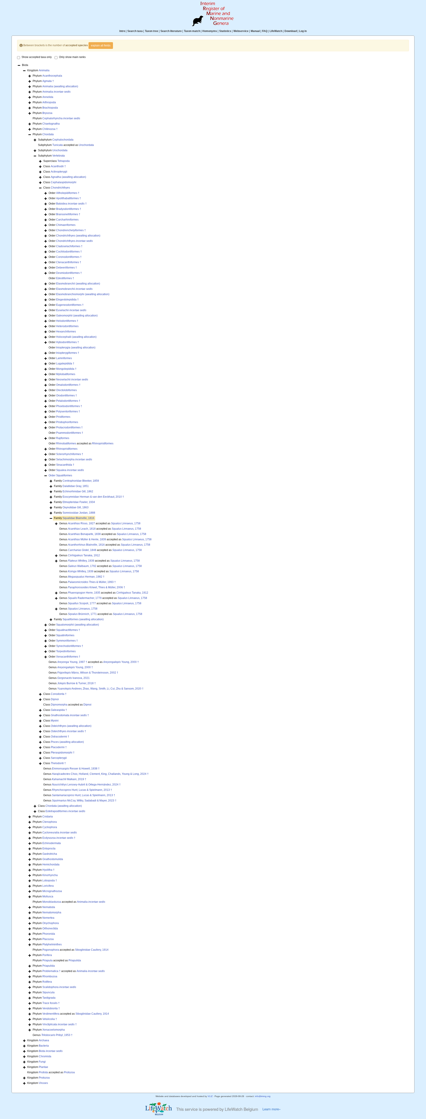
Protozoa (69, 1072)
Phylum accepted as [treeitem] (69, 901)
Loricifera (48, 885)
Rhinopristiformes (102, 443)
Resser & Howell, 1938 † (76, 768)
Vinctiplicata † (59, 1024)
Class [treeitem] (54, 166)
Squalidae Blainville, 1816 (78, 518)
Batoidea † (71, 203)
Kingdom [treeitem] (38, 70)
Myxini (55, 720)
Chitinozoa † (50, 129)
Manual (255, 31)
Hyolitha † (48, 869)
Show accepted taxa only (37, 57)
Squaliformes (64, 475)
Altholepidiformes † (67, 193)
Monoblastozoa (51, 901)
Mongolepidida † (66, 368)
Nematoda (48, 907)
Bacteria (44, 1045)
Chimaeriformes (65, 225)
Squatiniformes (65, 635)
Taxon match (192, 31)
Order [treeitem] (64, 193)
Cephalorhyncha (61, 118)
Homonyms (209, 31)
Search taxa (135, 31)
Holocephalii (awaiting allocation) (76, 336)
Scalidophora (59, 987)
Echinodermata (51, 843)
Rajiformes (62, 438)
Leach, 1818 (82, 528)
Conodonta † (59, 694)
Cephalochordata (62, 139)
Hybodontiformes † (67, 342)
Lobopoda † (49, 880)
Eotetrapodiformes (65, 811)
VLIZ (210, 1096)
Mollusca (47, 896)
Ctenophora (49, 821)
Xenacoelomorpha (53, 1029)
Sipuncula (48, 992)
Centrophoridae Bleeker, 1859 (81, 480)
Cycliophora (49, 827)
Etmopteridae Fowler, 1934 (79, 502)
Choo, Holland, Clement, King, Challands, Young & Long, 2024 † (100, 773)
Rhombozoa (49, 976)
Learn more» (271, 1109)
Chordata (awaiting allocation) (63, 805)
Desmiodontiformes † (69, 272)
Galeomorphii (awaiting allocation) (77, 315)
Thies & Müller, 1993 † (92, 582)
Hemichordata (50, 864)
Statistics (225, 31)
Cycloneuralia (59, 832)
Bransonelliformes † (68, 214)
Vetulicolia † (49, 1019)
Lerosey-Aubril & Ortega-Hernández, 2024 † (86, 784)
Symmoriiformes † (67, 640)
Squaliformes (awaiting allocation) (83, 619)
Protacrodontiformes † (69, 427)
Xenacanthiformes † (68, 656)
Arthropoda (49, 102)
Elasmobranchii (74, 288)
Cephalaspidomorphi (63, 182)
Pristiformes (63, 416)
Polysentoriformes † (68, 411)
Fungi (42, 1061)
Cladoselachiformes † (69, 246)
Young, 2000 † (121, 662)
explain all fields (100, 45)
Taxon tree (151, 31)
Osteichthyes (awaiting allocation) (71, 725)
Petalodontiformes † (68, 400)
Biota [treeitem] (25, 65)
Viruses (43, 1083)
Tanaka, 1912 (84, 555)
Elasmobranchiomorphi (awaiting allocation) (82, 294)
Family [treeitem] (76, 480)
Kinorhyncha (50, 875)
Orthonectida (50, 928)
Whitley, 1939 (81, 560)
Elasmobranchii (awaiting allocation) (78, 283)
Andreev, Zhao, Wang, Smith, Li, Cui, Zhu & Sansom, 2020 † (100, 688)
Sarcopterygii (59, 757)
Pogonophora (50, 949)
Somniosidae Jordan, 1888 (79, 512)
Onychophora (50, 923)
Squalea (70, 470)
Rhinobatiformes (66, 443)
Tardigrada (48, 997)
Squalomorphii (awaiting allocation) (77, 624)
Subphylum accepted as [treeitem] (66, 145)
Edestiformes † (65, 278)
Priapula (47, 960)
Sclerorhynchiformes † (69, 454)
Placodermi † (59, 747)
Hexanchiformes (66, 331)
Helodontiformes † (67, 320)
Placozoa (48, 939)
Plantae (43, 1067)
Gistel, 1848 (82, 550)
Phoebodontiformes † (69, 406)
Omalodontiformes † (68, 384)
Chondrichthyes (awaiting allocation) (78, 235)
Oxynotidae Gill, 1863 (76, 507)
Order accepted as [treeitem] (81, 443)
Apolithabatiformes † (68, 198)
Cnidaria (47, 816)
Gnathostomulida (52, 859)
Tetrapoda (63, 161)
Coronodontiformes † (69, 256)
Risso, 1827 (81, 523)
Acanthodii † (58, 166)
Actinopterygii (59, 171)
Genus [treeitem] (79, 555)
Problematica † (51, 971)
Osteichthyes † (68, 731)
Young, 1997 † (72, 662)
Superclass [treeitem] (56, 161)
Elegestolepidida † (67, 299)
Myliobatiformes (65, 374)
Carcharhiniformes (67, 219)
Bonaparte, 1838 (84, 534)
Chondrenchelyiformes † (71, 230)
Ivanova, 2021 (73, 678)
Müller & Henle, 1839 (87, 539)
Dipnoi (55, 699)
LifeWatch (276, 31)
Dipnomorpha (59, 704)
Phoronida (48, 933)
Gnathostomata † (70, 715)
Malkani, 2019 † (69, 779)
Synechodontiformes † (69, 646)
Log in (303, 31)
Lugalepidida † (65, 363)
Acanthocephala (52, 75)
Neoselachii (72, 379)
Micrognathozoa (52, 891)
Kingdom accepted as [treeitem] (51, 1072)
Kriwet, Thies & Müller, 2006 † (96, 587)
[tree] (213, 574)
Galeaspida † (59, 710)
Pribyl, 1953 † (57, 1035)
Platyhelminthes (52, 944)
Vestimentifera (50, 1013)
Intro (122, 31)
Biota (51, 1051)
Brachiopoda (50, 107)
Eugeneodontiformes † (70, 304)
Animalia (44, 70)
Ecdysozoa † (58, 837)
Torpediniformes (66, 651)
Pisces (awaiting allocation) (67, 741)
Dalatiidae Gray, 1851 (76, 486)
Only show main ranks (72, 57)
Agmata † (48, 81)
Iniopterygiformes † (67, 352)
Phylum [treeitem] (47, 75)
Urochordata (86, 145)
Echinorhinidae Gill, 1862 (78, 491)
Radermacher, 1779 (85, 598)
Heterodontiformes (67, 326)
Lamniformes (64, 358)
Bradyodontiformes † (68, 209)
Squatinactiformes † (68, 630)
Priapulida (75, 960)
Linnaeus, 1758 (125, 523)
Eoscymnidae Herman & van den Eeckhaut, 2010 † (93, 496)
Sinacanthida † (65, 464)
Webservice (240, 31)
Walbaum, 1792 (82, 566)
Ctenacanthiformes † (68, 262)
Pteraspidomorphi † (63, 752)
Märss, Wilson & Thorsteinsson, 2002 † (87, 672)
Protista (43, 1072)
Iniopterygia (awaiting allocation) (75, 347)
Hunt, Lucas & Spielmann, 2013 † (82, 789)
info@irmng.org (262, 1096)
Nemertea (48, 917)
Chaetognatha (51, 123)
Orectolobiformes (66, 390)
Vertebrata (58, 155)
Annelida (47, 97)
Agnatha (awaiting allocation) (68, 177)
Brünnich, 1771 (82, 614)
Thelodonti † (58, 763)
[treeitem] (60, 475)
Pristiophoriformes (67, 422)
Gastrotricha (49, 853)
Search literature (171, 31)
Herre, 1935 (84, 592)
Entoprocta (48, 848)
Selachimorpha (74, 459)
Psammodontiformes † (69, 432)
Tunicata (57, 145)
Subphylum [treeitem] (55, 139)
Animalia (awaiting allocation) (60, 86)
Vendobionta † (51, 1008)
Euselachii (71, 310)
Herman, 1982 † (86, 576)
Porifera (47, 955)
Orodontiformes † (66, 395)
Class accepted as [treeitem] (67, 704)
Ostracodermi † (60, 736)
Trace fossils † (51, 1003)
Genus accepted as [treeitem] (99, 523)
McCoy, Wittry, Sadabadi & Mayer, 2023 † (84, 800)
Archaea (44, 1040)
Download (290, 31)
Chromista (45, 1056)
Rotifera (47, 981)
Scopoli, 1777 (82, 603)
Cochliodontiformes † (69, 251)
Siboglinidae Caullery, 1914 (91, 949)
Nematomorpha (51, 912)
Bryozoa (47, 113)
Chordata (48, 134)
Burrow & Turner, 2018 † (76, 683)
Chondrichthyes (60, 187)
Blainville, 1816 (86, 544)
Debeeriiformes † (66, 267)
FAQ (264, 31)
